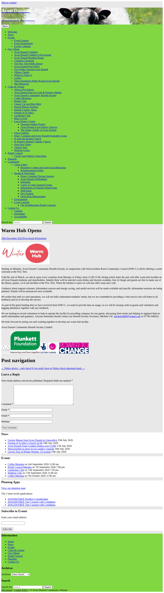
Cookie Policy (21, 590)
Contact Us (13, 208)
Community (14, 161)
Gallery (18, 78)
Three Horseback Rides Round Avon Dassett (37, 81)
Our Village (14, 49)
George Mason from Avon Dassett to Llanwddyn (32, 440)
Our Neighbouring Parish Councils (38, 205)
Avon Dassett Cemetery (26, 52)
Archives (5, 574)
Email (5, 415)
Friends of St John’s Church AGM (25, 443)
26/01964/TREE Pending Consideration (28, 499)
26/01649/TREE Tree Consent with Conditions (31, 502)
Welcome (12, 31)
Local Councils (21, 202)
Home (11, 541)
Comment (7, 404)
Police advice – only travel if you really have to (26, 368)
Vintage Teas (20, 147)
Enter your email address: (14, 517)
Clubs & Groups (16, 86)
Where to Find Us (23, 75)
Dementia (25, 182)
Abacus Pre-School (24, 89)
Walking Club (15, 473)
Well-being (26, 190)
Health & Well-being (24, 173)
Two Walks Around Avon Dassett (31, 69)
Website (5, 421)
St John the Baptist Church (27, 138)
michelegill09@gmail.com (127, 316)
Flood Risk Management (32, 196)
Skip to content (8, 2)
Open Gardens (21, 133)
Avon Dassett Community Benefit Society (35, 95)
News (11, 34)
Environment (20, 199)
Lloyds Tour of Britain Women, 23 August (29, 451)
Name (5, 409)
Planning (12, 159)
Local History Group (24, 121)
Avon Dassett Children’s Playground (32, 55)
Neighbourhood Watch (32, 170)
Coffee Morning (16, 464)
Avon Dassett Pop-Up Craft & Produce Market (38, 92)
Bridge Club (20, 101)
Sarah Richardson (37, 238)
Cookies (18, 211)
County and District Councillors (30, 156)
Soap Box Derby (22, 144)
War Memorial (21, 83)
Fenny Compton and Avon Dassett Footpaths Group (40, 135)
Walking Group (22, 150)
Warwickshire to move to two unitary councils (31, 448)
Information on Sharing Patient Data (38, 187)
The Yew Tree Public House (28, 63)
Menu (5, 26)
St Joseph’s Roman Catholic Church (32, 141)
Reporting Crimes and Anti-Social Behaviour (43, 167)
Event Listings (21, 40)
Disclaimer (19, 213)
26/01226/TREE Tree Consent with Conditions (31, 504)
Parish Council (15, 153)
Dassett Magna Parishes (26, 107)
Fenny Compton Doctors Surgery (37, 176)
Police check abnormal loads (69, 368)
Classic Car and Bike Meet (27, 104)
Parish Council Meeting (20, 467)
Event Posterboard (23, 43)
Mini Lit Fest (20, 118)
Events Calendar (22, 46)
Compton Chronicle (24, 60)
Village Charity (21, 72)
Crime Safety (20, 164)
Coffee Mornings (22, 98)
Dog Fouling (26, 193)
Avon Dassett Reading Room (29, 57)
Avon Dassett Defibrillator (33, 179)
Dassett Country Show (25, 109)
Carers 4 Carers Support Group (36, 185)
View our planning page (13, 488)
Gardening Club (22, 115)
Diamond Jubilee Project (32, 124)
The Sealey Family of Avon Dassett (38, 130)
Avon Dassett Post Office (27, 66)
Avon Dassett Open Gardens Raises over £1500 (32, 446)
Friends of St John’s (24, 112)
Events (11, 37)
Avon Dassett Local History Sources (38, 127)
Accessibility (20, 216)
